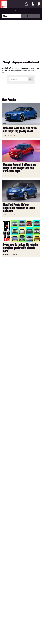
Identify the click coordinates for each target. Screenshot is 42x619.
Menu (39, 5)
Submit (30, 79)
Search (26, 5)
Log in (32, 5)
